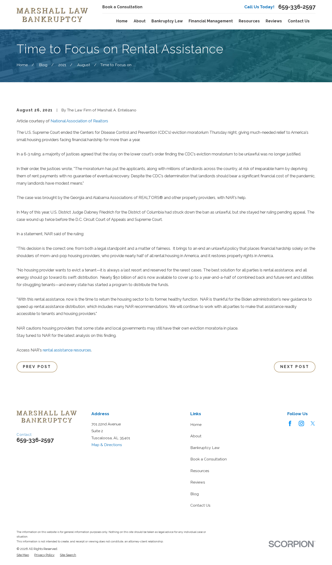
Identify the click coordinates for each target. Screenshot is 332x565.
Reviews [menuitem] (274, 21)
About (195, 436)
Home (195, 424)
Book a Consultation (122, 7)
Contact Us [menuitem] (299, 21)
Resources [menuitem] (249, 21)
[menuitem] (23, 555)
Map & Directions (106, 444)
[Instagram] (301, 423)
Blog (194, 494)
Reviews (197, 482)
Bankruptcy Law (205, 447)
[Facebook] (290, 423)
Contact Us (200, 505)
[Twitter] (312, 423)
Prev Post (37, 366)
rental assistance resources (67, 350)
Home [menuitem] (122, 21)
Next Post (294, 366)
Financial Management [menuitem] (211, 21)
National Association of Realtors (79, 120)
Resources (199, 470)
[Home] (52, 15)
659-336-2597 (296, 7)
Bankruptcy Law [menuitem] (167, 21)
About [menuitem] (140, 21)
